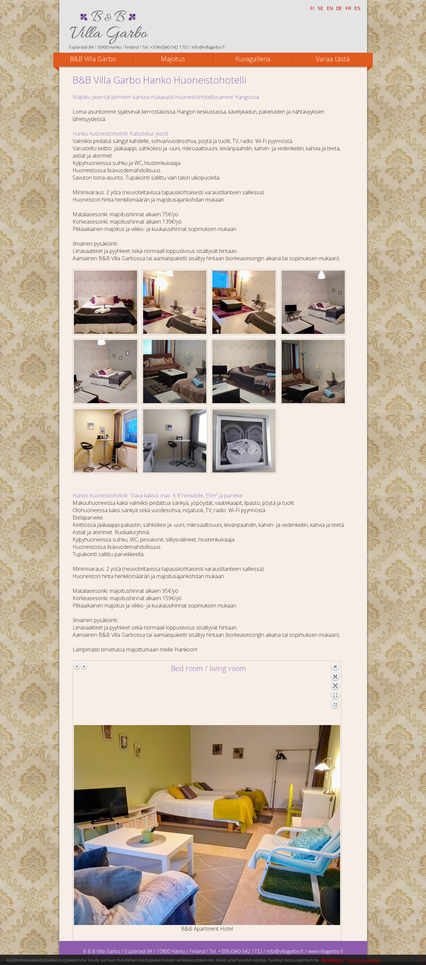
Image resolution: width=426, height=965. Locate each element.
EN (330, 8)
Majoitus (173, 58)
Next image (84, 666)
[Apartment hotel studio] (105, 302)
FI (312, 8)
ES (357, 8)
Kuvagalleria (253, 58)
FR (348, 8)
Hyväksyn (332, 960)
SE (320, 8)
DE (339, 8)
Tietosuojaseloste (363, 960)
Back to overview (335, 693)
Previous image (77, 666)
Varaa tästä (333, 58)
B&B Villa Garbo (93, 58)
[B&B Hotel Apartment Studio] (244, 441)
